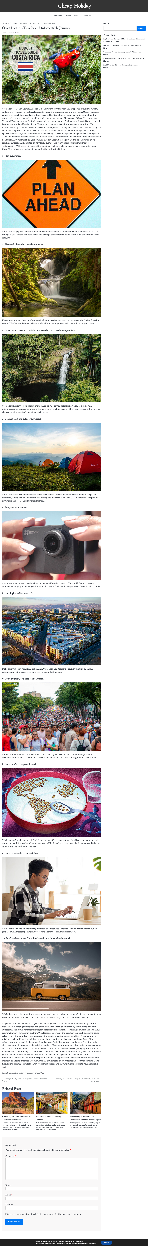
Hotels (68, 15)
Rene (17, 33)
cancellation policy (16, 1073)
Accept (106, 1243)
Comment (10, 1156)
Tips (42, 1073)
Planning (77, 15)
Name (8, 1185)
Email (8, 1195)
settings (93, 1244)
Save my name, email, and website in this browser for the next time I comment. (44, 1214)
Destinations (58, 15)
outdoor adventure (32, 1073)
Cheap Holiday (74, 6)
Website (9, 1204)
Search (106, 23)
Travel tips (87, 15)
